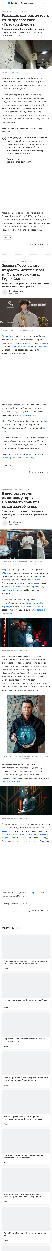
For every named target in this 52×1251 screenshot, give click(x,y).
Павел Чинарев (15, 586)
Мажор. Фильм (11, 834)
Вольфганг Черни (29, 603)
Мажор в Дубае (28, 834)
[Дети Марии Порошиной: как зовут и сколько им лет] (26, 1225)
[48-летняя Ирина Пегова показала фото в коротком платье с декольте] (26, 1147)
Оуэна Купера (40, 346)
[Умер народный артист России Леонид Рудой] (26, 991)
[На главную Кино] (13, 3)
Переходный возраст (21, 346)
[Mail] (8, 3)
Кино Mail (29, 261)
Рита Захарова (16, 291)
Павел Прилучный (35, 579)
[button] (26, 313)
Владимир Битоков (11, 781)
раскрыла (33, 892)
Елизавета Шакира (11, 590)
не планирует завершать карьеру (18, 457)
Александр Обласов (33, 586)
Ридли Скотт (8, 336)
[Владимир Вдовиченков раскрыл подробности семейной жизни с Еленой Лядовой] (26, 1069)
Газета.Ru (28, 11)
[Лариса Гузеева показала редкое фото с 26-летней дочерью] (26, 1030)
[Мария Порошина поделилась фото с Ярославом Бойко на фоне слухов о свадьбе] (26, 1108)
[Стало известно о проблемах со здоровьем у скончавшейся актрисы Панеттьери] (26, 953)
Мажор (6, 573)
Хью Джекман (28, 415)
